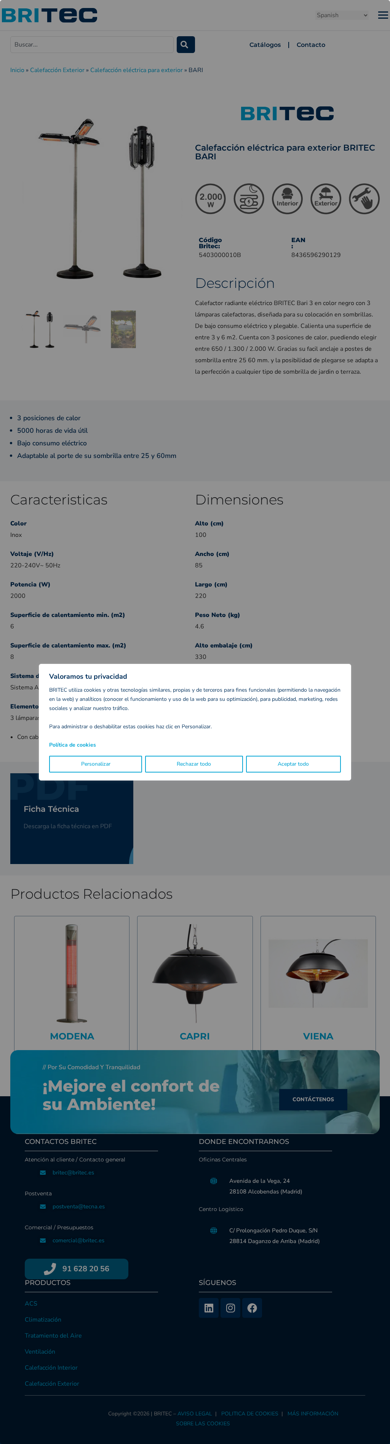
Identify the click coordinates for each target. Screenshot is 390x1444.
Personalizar (95, 764)
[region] (195, 722)
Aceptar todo (293, 764)
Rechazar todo (194, 764)
